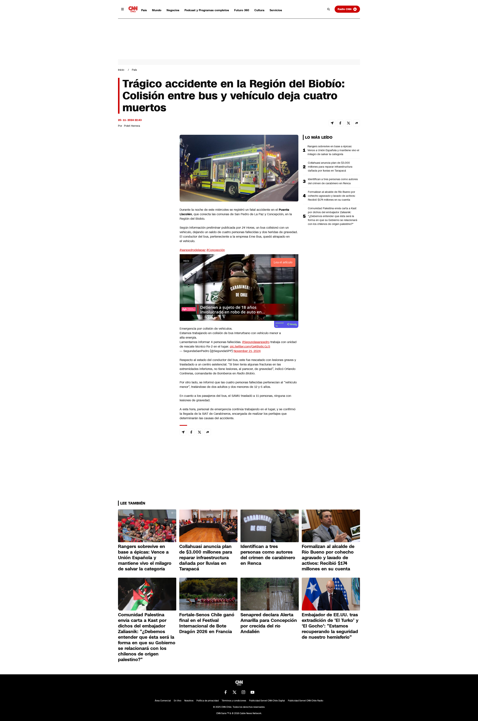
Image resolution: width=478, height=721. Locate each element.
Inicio (121, 70)
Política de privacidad (207, 700)
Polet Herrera (132, 126)
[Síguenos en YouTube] (252, 692)
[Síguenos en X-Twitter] (235, 692)
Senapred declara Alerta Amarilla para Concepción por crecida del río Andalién (268, 623)
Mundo (156, 10)
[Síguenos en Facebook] (226, 692)
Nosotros (188, 700)
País (144, 10)
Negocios (173, 10)
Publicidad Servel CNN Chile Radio (305, 700)
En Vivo (177, 700)
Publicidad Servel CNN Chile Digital (267, 700)
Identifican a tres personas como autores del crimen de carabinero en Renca (333, 181)
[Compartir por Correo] (332, 123)
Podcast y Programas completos (206, 10)
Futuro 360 (241, 10)
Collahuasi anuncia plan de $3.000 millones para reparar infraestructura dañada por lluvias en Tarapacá (330, 166)
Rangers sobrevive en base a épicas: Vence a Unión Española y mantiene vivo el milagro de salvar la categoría (333, 150)
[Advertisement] (146, 349)
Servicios (276, 10)
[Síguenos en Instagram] (243, 692)
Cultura (259, 10)
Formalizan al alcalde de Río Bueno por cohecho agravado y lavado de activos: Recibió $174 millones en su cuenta (331, 196)
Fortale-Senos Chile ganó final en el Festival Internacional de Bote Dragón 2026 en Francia (206, 623)
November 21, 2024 (247, 351)
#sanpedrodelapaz (193, 250)
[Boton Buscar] (328, 9)
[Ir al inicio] (132, 9)
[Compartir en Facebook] (340, 123)
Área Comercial (163, 700)
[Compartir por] (356, 123)
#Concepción (216, 250)
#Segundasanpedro (255, 342)
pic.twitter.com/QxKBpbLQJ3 (250, 346)
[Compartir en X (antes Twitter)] (348, 123)
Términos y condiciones (234, 700)
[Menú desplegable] (122, 9)
